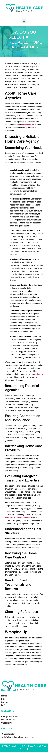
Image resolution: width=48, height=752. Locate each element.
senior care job (27, 125)
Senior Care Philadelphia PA (17, 517)
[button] (24, 21)
